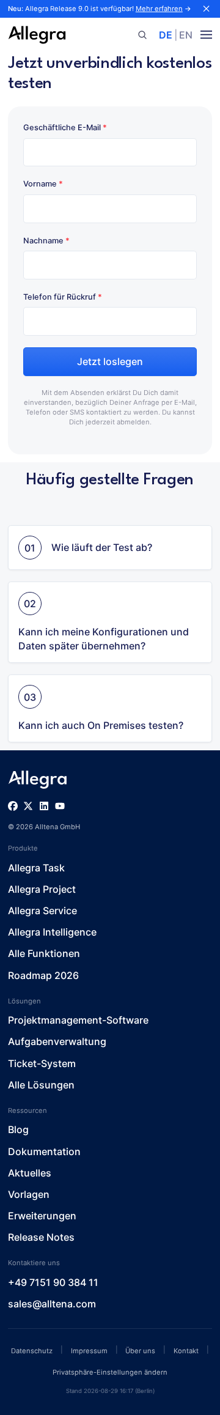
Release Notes (41, 1237)
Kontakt (186, 1351)
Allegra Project (42, 889)
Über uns (140, 1351)
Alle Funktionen (44, 953)
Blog (18, 1129)
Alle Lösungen (41, 1085)
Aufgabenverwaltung (57, 1041)
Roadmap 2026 (43, 975)
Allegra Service (42, 910)
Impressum (89, 1351)
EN (186, 35)
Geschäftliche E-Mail (65, 127)
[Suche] (142, 35)
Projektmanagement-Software (78, 1020)
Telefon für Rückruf (62, 296)
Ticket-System (42, 1063)
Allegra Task (36, 868)
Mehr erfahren (159, 8)
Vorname (43, 183)
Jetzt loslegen (110, 361)
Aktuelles (29, 1173)
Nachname (46, 240)
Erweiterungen (42, 1216)
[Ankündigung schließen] (206, 9)
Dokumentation (44, 1151)
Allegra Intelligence (52, 932)
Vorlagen (29, 1194)
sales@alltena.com (52, 1304)
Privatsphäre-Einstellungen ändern (110, 1372)
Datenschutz (32, 1351)
